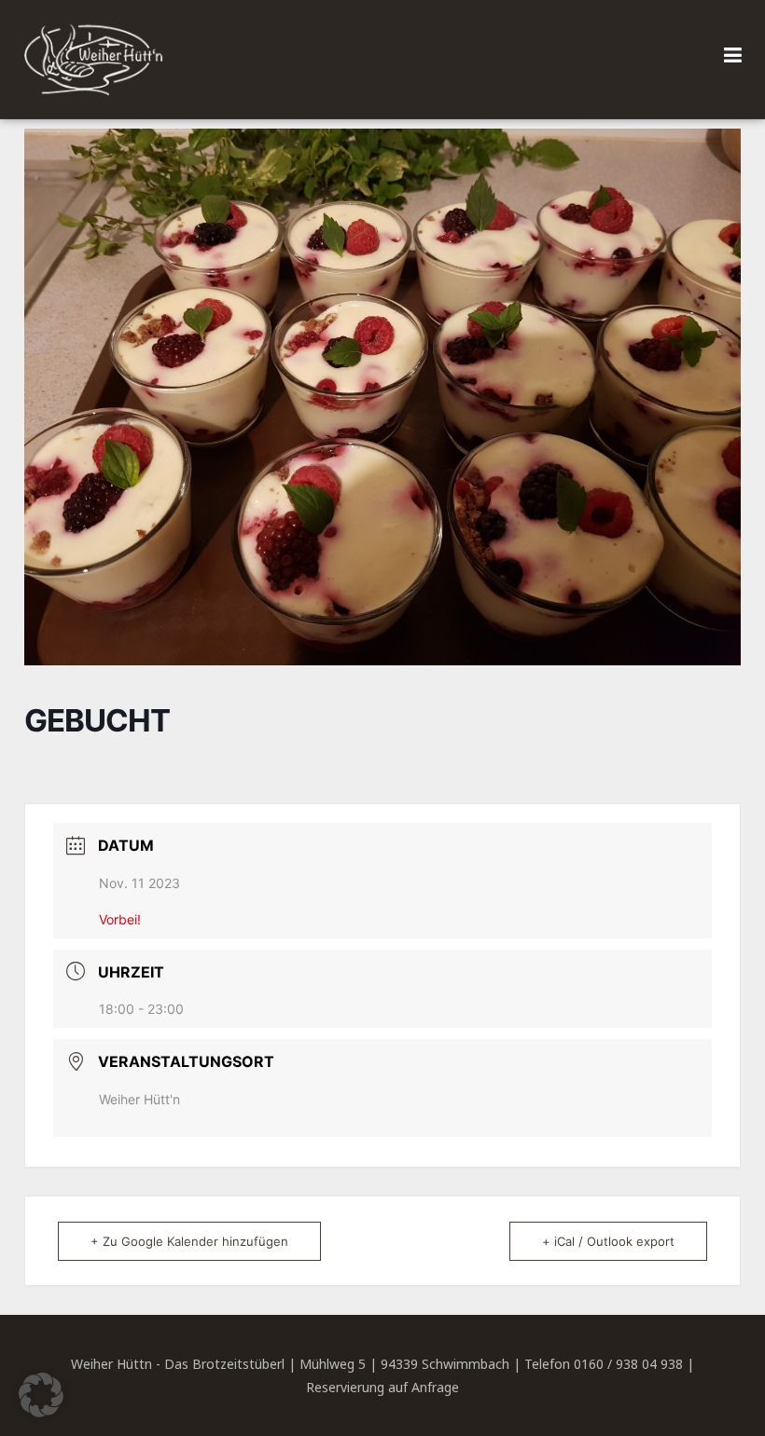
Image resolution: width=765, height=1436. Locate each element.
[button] (41, 1395)
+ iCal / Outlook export (608, 1241)
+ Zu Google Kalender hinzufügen (189, 1241)
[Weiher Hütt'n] (93, 59)
